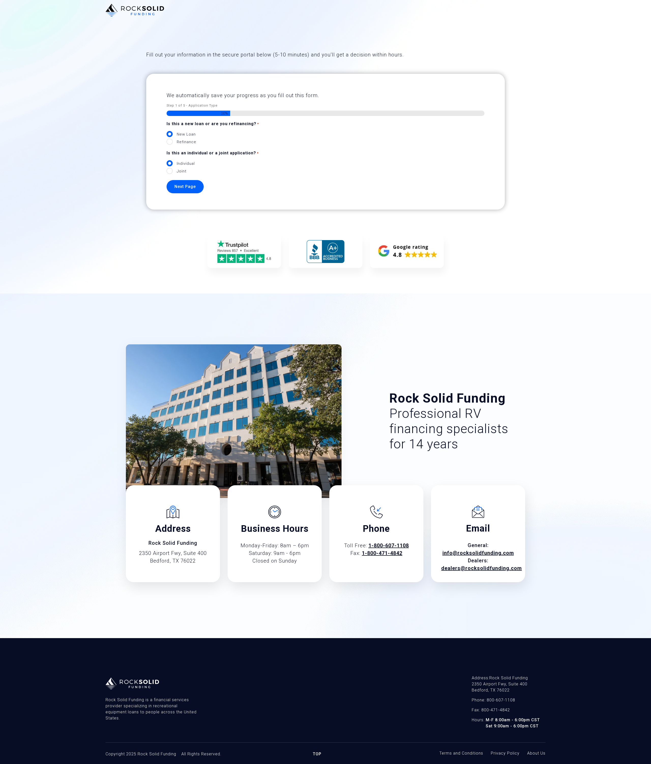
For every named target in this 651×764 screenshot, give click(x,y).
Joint (181, 171)
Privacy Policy (505, 753)
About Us (536, 753)
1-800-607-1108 (388, 545)
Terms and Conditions (461, 753)
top (317, 754)
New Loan (186, 134)
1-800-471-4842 (382, 553)
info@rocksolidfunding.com (478, 553)
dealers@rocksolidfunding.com (481, 568)
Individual (186, 163)
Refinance (186, 142)
